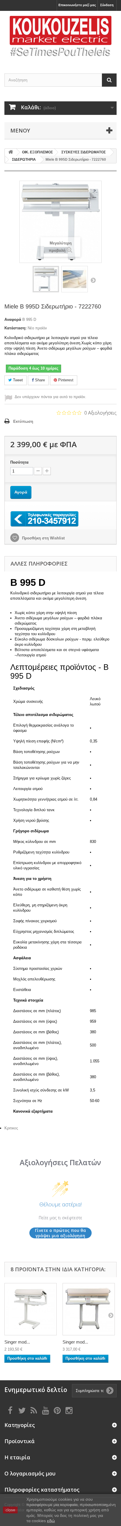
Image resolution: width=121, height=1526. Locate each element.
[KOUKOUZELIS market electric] (60, 37)
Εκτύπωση (23, 421)
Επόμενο (93, 280)
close (10, 1509)
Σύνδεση (107, 5)
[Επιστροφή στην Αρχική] (10, 152)
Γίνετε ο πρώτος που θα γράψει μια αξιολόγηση (60, 1232)
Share (39, 380)
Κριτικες (11, 1128)
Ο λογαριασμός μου (30, 1473)
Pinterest (65, 380)
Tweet (17, 380)
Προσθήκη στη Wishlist (43, 538)
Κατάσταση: (15, 328)
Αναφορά (12, 319)
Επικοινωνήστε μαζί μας (77, 5)
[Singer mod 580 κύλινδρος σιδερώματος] (30, 1309)
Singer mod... (17, 1341)
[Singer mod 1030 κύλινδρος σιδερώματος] (89, 1309)
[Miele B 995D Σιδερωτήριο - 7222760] (46, 279)
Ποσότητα (19, 462)
